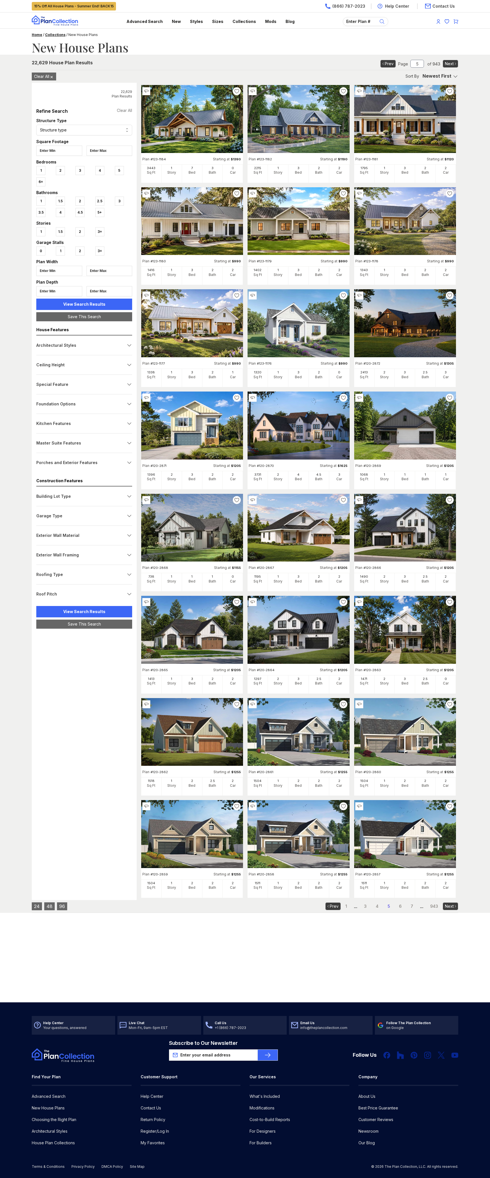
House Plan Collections (53, 1142)
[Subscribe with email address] (267, 1055)
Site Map (137, 1166)
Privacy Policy (83, 1166)
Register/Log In (155, 1131)
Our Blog (366, 1142)
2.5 (99, 201)
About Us (366, 1096)
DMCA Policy (112, 1166)
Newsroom (368, 1131)
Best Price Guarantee (378, 1107)
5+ (100, 212)
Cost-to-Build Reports (270, 1119)
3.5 (41, 212)
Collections (244, 21)
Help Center (152, 1096)
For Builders (261, 1142)
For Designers (263, 1131)
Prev (389, 63)
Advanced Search (144, 21)
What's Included (265, 1096)
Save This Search (84, 316)
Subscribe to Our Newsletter (203, 1043)
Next (449, 63)
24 (37, 906)
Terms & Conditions (48, 1166)
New (176, 21)
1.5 (60, 201)
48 (49, 906)
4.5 (80, 212)
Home (37, 35)
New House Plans (48, 1107)
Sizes (217, 21)
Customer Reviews (375, 1119)
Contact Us (151, 1107)
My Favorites (153, 1142)
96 (62, 906)
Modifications (262, 1107)
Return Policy (153, 1119)
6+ (41, 182)
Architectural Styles (49, 1131)
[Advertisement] (84, 720)
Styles (196, 21)
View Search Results (84, 304)
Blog (290, 21)
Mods (270, 21)
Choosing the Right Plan (54, 1119)
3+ (100, 231)
